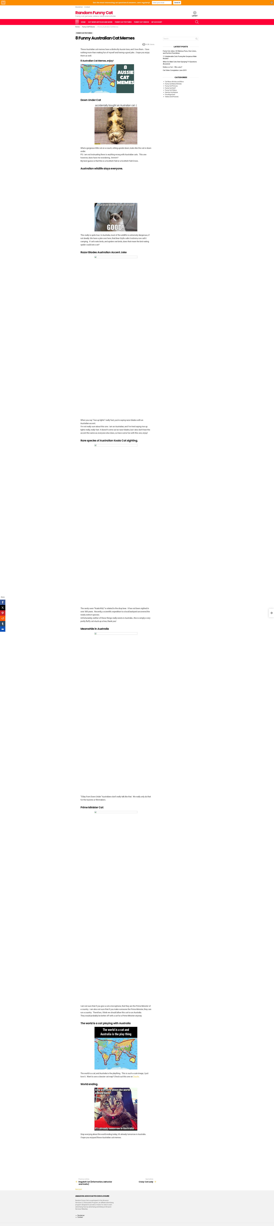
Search (196, 39)
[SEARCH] (197, 22)
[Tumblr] (2, 623)
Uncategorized (170, 94)
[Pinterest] (2, 613)
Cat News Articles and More (100, 22)
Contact (87, 7)
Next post (78, 1189)
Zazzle (136, 1076)
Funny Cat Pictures (123, 22)
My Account (156, 22)
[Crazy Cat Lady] (271, 613)
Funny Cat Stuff (170, 88)
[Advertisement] (115, 187)
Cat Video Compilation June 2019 (174, 70)
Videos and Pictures (171, 96)
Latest (195, 16)
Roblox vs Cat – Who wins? (172, 67)
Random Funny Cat (94, 13)
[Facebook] (2, 602)
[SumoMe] (2, 629)
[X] (2, 607)
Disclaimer (79, 7)
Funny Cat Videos (141, 22)
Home (83, 22)
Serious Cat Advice (171, 92)
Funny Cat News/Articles (173, 84)
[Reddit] (2, 618)
